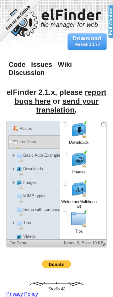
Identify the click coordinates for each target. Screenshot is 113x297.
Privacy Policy (22, 294)
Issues (41, 64)
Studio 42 (56, 289)
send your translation (67, 105)
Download (87, 40)
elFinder (71, 16)
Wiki (65, 64)
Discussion (26, 73)
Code (16, 64)
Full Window (110, 21)
